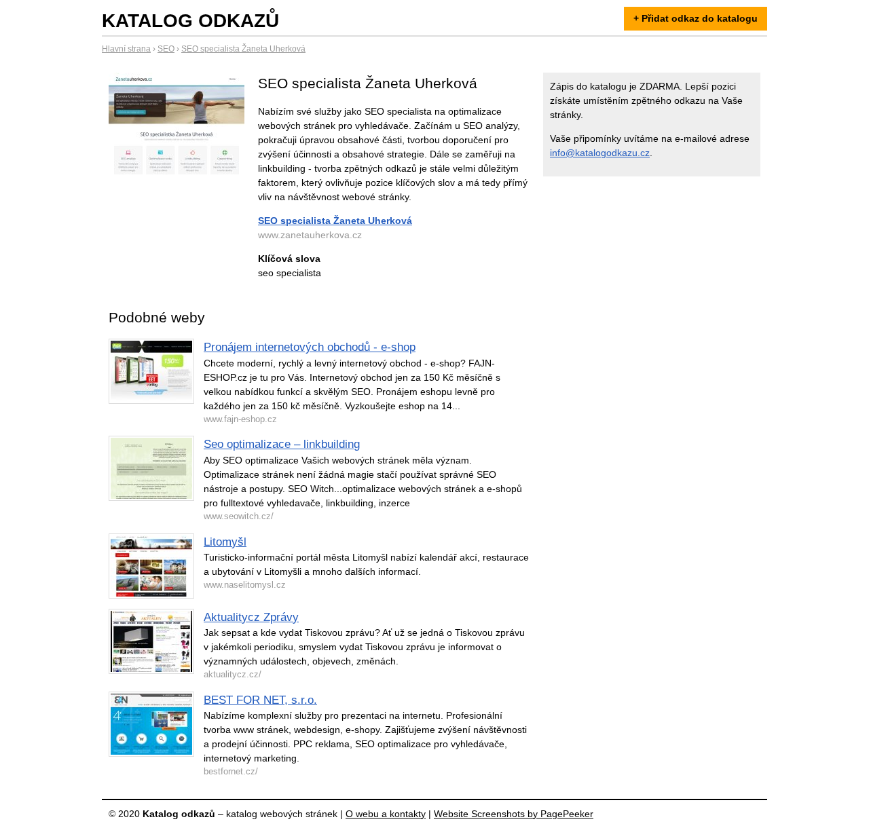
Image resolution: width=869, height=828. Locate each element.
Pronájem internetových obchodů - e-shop (309, 347)
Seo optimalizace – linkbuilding (282, 444)
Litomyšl (225, 541)
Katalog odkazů (190, 20)
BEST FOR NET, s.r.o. (260, 700)
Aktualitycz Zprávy (251, 617)
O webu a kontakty (386, 813)
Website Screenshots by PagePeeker (513, 813)
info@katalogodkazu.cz (600, 152)
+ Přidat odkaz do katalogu (695, 18)
